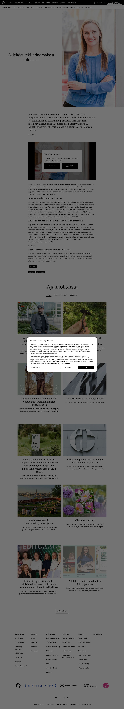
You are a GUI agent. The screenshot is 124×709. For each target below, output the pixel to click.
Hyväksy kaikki (86, 367)
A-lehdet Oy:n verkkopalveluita (61, 363)
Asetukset (68, 367)
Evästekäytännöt (35, 367)
